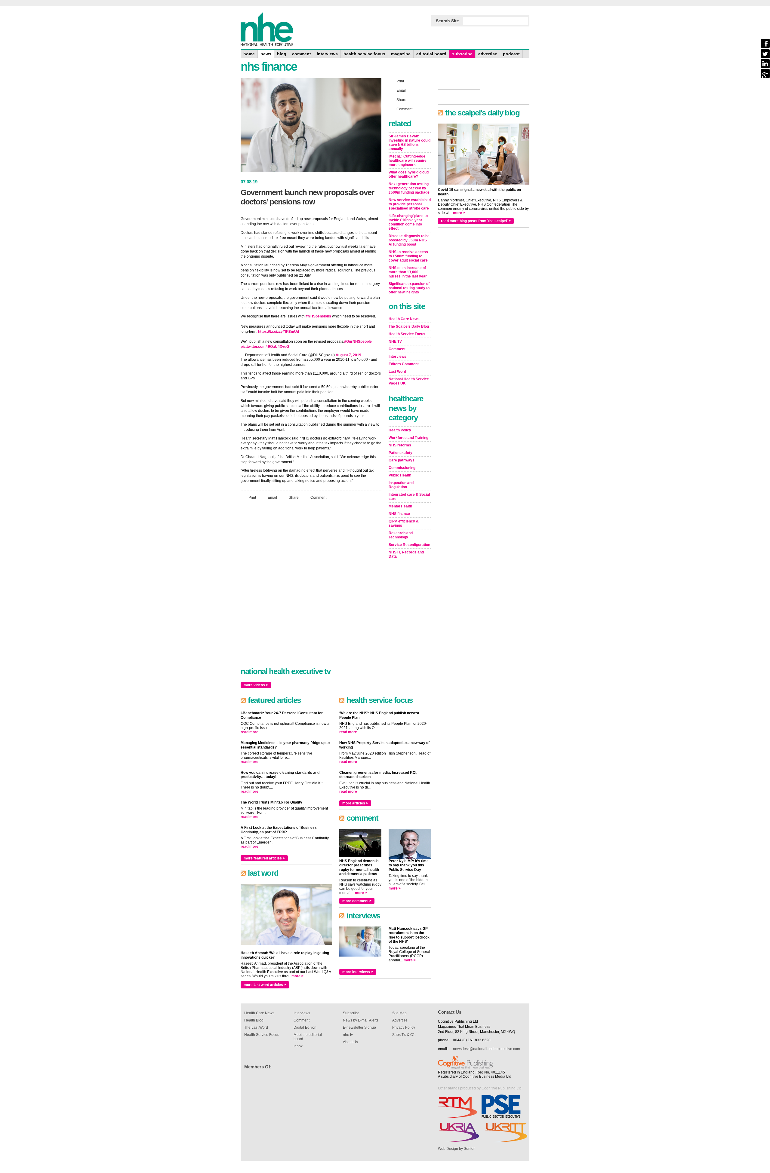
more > (297, 976)
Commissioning (402, 468)
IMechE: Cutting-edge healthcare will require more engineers (408, 160)
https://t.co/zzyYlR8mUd (278, 331)
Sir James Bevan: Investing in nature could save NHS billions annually (409, 142)
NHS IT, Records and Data (406, 554)
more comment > (356, 901)
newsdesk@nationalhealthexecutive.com (486, 1049)
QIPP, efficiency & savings (404, 523)
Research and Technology (401, 535)
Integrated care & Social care (409, 496)
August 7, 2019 (348, 355)
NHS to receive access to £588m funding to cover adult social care (408, 256)
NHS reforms (400, 445)
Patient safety (400, 453)
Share (294, 497)
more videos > (256, 685)
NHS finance (399, 514)
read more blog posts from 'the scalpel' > (476, 221)
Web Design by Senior (456, 1149)
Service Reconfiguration (409, 545)
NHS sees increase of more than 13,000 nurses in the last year (408, 272)
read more (249, 732)
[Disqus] (311, 584)
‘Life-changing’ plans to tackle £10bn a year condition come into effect (408, 222)
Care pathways (401, 460)
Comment (318, 497)
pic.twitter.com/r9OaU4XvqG (265, 347)
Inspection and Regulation (401, 485)
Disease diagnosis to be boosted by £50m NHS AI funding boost (409, 240)
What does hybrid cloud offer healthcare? (409, 174)
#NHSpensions (318, 316)
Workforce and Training (408, 438)
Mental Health (400, 506)
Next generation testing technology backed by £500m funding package (409, 188)
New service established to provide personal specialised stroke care (410, 204)
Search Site (447, 20)
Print (252, 497)
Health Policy (400, 430)
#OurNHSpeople (358, 341)
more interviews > (357, 972)
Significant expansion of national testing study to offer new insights (409, 288)
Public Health (400, 475)
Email (272, 497)
